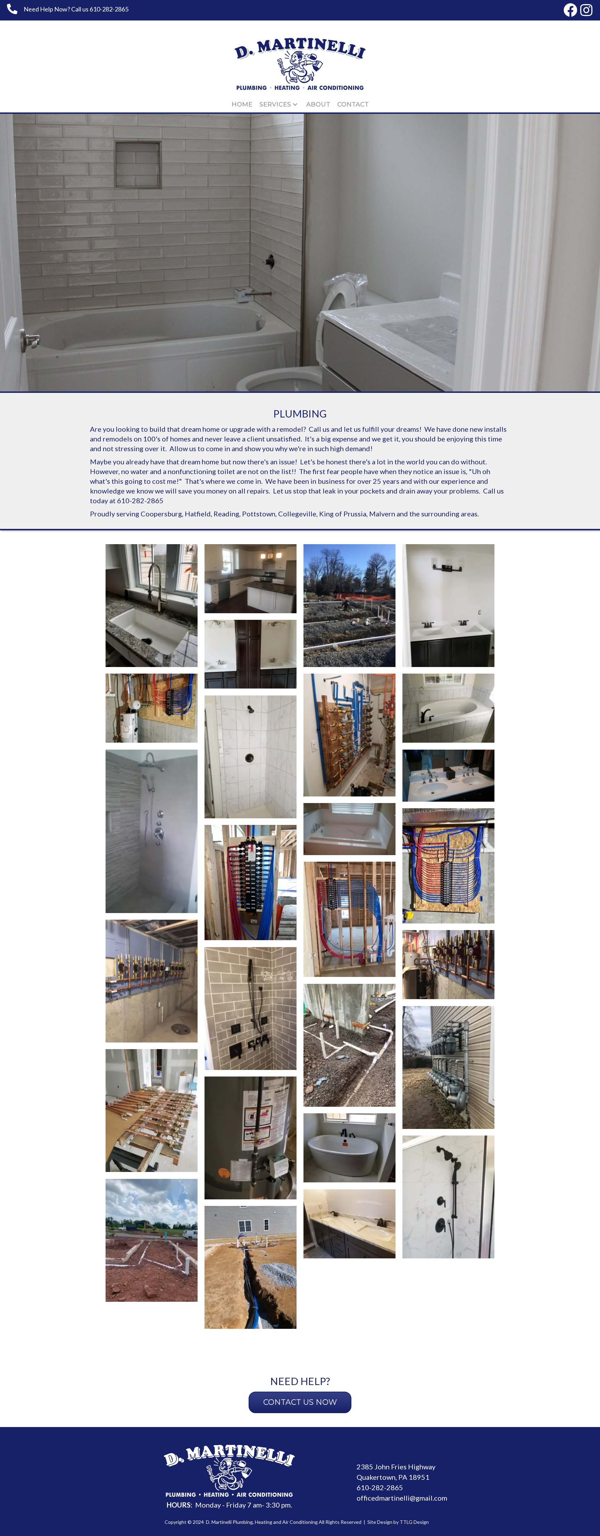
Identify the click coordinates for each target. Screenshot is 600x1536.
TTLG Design (414, 1522)
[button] (570, 10)
